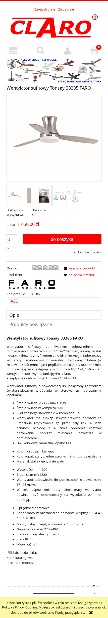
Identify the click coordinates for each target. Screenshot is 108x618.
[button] (13, 51)
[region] (54, 70)
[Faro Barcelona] (32, 284)
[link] (54, 70)
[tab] (54, 315)
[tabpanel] (54, 450)
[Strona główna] (54, 25)
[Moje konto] (67, 51)
